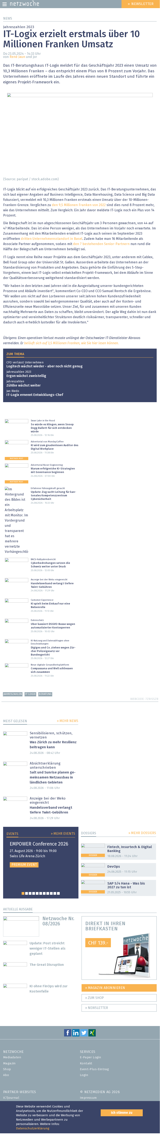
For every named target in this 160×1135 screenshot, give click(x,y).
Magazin (9, 1063)
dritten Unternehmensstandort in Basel (51, 238)
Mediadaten (12, 1057)
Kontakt (86, 1063)
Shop (7, 1069)
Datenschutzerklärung (32, 1128)
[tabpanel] (41, 854)
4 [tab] (33, 893)
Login (84, 1075)
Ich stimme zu (121, 1112)
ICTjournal (11, 1097)
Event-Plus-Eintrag (94, 1069)
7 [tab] (44, 893)
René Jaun (17, 57)
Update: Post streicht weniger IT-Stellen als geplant (48, 949)
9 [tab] (51, 893)
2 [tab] (26, 893)
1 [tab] (23, 893)
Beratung (45, 694)
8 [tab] (47, 893)
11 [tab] (58, 893)
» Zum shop (94, 998)
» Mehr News (67, 721)
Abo (6, 1075)
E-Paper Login (90, 1057)
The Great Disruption (47, 965)
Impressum (88, 1097)
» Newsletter (96, 1008)
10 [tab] (54, 893)
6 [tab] (40, 893)
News (7, 18)
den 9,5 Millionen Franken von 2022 (79, 205)
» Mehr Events (63, 833)
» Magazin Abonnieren (105, 988)
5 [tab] (37, 893)
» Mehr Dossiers (142, 833)
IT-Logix (30, 694)
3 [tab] (30, 893)
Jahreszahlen (12, 694)
